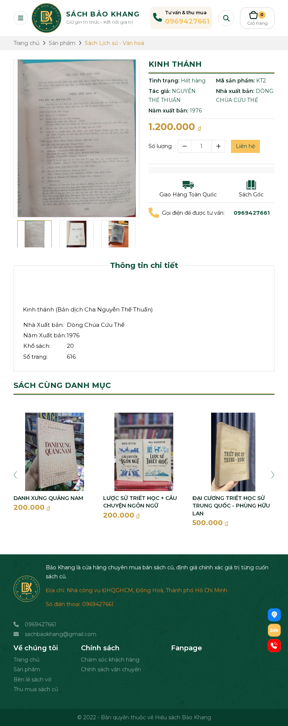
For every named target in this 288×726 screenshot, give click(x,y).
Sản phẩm (27, 669)
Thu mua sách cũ (36, 689)
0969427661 (40, 624)
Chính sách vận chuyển (111, 669)
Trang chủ (26, 659)
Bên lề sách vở (32, 679)
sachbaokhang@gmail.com (60, 634)
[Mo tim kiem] (226, 18)
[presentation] (15, 474)
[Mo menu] (21, 18)
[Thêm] (218, 146)
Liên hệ (245, 146)
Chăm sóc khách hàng (110, 659)
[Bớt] (184, 146)
